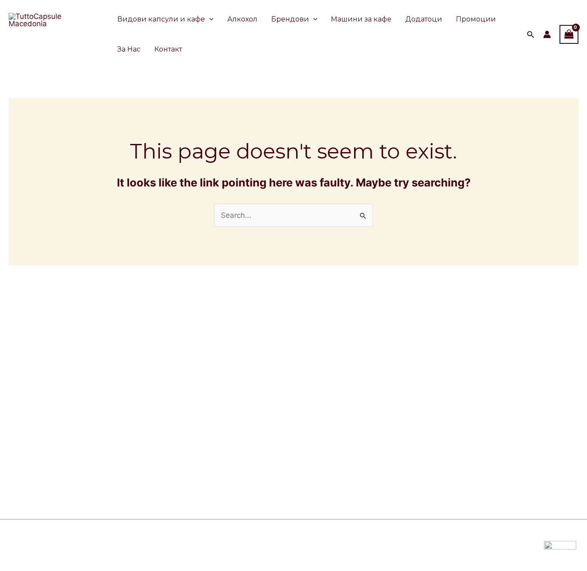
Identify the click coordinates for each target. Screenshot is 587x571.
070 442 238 (118, 454)
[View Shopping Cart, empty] (568, 34)
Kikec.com (208, 545)
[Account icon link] (547, 34)
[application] (209, 19)
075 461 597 (107, 466)
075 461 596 (109, 478)
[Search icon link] (531, 35)
